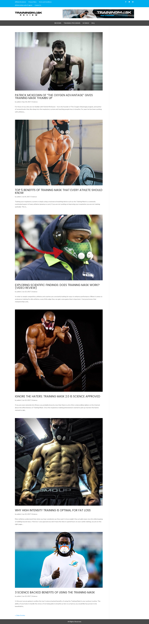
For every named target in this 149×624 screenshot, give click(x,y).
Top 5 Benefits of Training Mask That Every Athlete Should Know (58, 191)
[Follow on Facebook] (125, 2)
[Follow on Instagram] (132, 2)
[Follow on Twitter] (129, 2)
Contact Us (38, 5)
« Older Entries (20, 615)
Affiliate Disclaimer (20, 2)
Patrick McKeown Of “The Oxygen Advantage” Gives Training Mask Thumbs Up (54, 96)
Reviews (57, 23)
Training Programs (72, 23)
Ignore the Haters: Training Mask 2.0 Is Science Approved (57, 396)
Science (86, 23)
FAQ (93, 23)
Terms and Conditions (45, 2)
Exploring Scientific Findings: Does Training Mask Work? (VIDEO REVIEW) (57, 286)
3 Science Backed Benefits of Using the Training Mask (55, 592)
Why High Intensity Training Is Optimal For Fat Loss (53, 510)
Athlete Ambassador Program (23, 5)
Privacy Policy (32, 2)
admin (19, 102)
